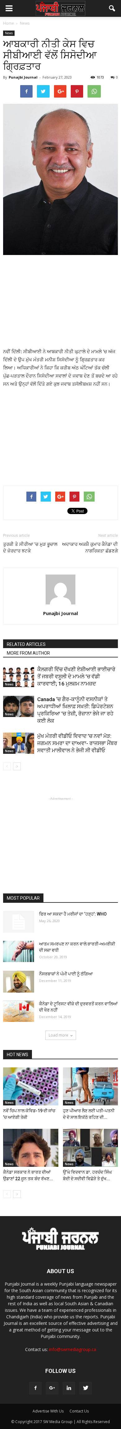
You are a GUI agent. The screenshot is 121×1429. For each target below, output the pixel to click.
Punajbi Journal (23, 77)
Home (8, 23)
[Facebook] (35, 1388)
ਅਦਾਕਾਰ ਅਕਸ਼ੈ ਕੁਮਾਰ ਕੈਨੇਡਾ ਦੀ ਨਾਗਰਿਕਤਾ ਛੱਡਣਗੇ (90, 547)
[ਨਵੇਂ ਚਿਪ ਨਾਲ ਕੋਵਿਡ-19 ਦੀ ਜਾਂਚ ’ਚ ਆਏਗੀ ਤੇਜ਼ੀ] (30, 1086)
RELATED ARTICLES (26, 644)
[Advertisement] (60, 302)
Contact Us (79, 1411)
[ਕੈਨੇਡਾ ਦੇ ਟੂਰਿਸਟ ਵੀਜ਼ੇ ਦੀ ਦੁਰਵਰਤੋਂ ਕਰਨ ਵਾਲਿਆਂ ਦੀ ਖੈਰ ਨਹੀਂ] (18, 1011)
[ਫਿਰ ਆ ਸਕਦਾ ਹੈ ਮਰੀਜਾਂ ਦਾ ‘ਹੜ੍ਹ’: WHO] (18, 922)
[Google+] (52, 1388)
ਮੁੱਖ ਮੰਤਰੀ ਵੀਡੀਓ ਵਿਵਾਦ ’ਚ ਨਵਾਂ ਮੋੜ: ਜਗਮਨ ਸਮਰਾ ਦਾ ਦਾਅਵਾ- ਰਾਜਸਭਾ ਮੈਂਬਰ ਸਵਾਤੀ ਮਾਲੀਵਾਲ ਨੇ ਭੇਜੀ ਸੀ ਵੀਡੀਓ (77, 743)
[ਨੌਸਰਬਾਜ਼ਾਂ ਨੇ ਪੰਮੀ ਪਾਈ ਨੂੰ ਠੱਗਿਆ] (18, 982)
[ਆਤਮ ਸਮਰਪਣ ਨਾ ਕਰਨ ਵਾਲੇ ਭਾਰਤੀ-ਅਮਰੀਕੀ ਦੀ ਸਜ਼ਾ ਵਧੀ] (18, 951)
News (9, 33)
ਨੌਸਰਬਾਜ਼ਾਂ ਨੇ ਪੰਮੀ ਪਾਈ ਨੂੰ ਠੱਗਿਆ (66, 973)
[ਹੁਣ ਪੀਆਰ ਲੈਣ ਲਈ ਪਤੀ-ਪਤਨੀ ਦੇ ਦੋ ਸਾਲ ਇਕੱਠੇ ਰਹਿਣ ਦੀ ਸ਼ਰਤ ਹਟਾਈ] (90, 1086)
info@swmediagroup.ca (72, 1349)
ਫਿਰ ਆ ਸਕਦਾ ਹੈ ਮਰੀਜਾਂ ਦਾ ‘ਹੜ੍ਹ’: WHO (73, 914)
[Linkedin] (69, 1388)
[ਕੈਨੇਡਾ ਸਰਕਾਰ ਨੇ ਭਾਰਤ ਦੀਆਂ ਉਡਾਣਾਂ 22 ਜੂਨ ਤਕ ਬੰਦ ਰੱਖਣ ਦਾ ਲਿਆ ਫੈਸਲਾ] (30, 1148)
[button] (112, 8)
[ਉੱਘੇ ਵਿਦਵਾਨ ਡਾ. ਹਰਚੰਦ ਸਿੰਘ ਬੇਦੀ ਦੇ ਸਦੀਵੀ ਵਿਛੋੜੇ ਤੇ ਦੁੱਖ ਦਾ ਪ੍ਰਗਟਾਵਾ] (90, 1148)
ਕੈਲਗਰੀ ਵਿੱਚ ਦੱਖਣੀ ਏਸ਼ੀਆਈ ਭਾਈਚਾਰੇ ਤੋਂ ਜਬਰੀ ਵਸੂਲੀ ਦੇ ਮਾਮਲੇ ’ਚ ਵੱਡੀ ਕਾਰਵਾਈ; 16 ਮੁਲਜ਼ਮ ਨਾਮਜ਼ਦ (76, 676)
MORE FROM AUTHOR (28, 653)
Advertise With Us (48, 1411)
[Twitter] (85, 1388)
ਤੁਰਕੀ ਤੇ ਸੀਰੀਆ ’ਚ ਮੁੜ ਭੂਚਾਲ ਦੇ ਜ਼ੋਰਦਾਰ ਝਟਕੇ (30, 547)
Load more (58, 1035)
